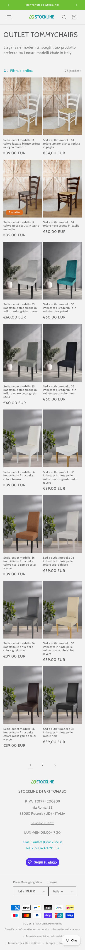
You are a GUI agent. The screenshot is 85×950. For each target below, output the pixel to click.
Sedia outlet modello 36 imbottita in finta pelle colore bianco (19, 475)
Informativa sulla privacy (65, 929)
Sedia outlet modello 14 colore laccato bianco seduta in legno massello (21, 143)
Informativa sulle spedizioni (24, 943)
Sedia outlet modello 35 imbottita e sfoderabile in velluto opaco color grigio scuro (20, 392)
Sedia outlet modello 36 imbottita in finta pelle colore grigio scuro (19, 646)
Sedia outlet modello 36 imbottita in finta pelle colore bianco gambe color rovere (60, 477)
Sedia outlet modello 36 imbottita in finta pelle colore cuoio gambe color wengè (19, 563)
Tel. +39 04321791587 (42, 848)
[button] (9, 17)
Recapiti (50, 943)
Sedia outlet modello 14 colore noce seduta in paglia (61, 223)
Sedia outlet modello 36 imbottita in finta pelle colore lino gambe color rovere (59, 648)
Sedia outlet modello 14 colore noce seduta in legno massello (21, 225)
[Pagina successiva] (55, 765)
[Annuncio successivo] (77, 5)
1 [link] (30, 765)
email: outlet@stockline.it (42, 842)
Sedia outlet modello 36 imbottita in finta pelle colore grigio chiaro (59, 561)
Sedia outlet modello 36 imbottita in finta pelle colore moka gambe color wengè (19, 734)
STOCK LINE (40, 923)
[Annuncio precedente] (8, 5)
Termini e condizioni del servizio (44, 936)
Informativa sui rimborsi (33, 929)
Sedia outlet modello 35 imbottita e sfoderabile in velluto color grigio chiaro (20, 307)
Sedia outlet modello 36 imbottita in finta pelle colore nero (59, 732)
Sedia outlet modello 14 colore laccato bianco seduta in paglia (61, 143)
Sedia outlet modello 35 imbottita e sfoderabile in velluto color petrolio (60, 307)
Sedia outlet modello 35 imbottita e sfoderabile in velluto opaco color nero (60, 390)
